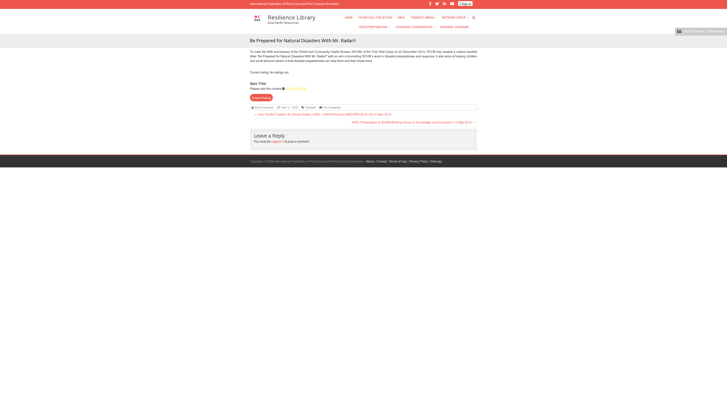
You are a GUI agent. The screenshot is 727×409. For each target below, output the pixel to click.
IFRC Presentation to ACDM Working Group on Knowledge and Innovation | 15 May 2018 (413, 122)
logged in (277, 141)
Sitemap (436, 161)
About (370, 161)
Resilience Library (291, 17)
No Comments (332, 107)
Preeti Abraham (264, 107)
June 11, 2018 (289, 107)
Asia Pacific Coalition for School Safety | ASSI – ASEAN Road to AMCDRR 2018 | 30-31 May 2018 (322, 114)
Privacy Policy (418, 161)
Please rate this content (265, 88)
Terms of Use (398, 161)
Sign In (466, 4)
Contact (381, 161)
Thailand (310, 107)
